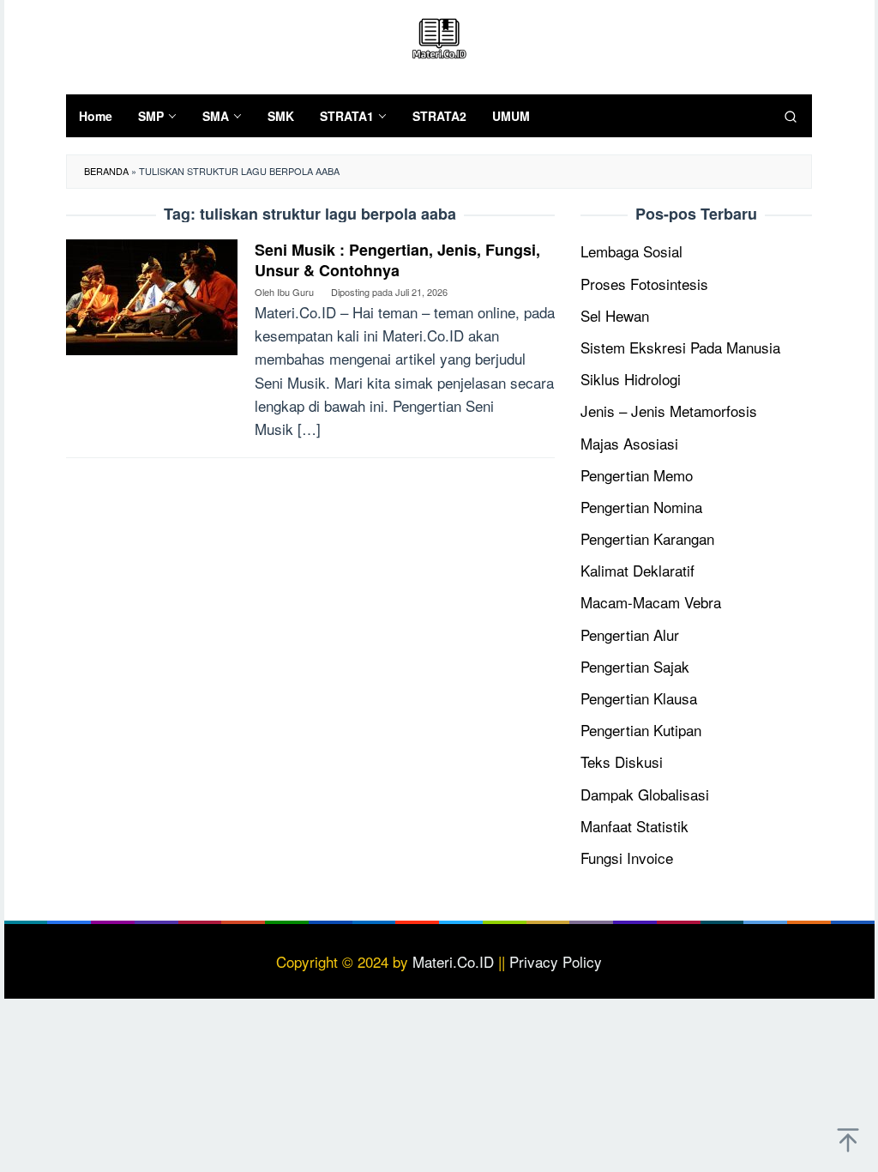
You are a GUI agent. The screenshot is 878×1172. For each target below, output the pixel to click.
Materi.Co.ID (453, 961)
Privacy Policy (555, 961)
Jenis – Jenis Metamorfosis (668, 410)
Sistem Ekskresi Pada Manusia (680, 347)
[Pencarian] (790, 115)
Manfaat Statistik (634, 826)
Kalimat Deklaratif (637, 570)
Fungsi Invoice (626, 857)
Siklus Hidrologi (630, 379)
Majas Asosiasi (629, 443)
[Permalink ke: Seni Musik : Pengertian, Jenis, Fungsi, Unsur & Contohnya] (152, 294)
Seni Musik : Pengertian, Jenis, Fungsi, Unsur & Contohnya (397, 260)
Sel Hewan (614, 315)
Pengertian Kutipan (640, 729)
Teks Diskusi (621, 761)
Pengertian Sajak (634, 666)
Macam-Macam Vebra (650, 602)
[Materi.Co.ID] (439, 35)
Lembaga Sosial (631, 251)
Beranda (106, 171)
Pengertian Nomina (641, 506)
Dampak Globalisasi (644, 794)
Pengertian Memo (636, 475)
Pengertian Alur (629, 634)
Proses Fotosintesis (644, 283)
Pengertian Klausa (638, 698)
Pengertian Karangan (647, 538)
